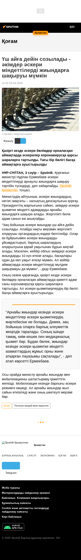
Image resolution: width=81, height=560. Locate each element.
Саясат (31, 455)
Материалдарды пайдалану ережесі (26, 492)
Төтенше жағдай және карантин (31, 405)
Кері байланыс (12, 516)
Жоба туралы (11, 487)
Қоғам (7, 405)
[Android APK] (13, 527)
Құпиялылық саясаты (16, 502)
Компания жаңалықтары (33, 497)
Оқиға (73, 455)
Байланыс (8, 497)
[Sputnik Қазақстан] (11, 28)
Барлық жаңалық (12, 455)
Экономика (47, 455)
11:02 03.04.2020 (12, 83)
